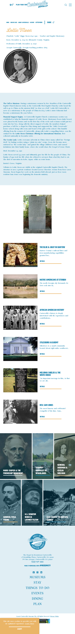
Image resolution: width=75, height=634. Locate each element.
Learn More (29, 624)
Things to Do (37, 588)
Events (37, 593)
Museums (37, 577)
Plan (37, 604)
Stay (37, 582)
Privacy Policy (54, 616)
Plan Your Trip (21, 5)
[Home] (37, 5)
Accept (19, 629)
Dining (37, 598)
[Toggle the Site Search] (66, 5)
